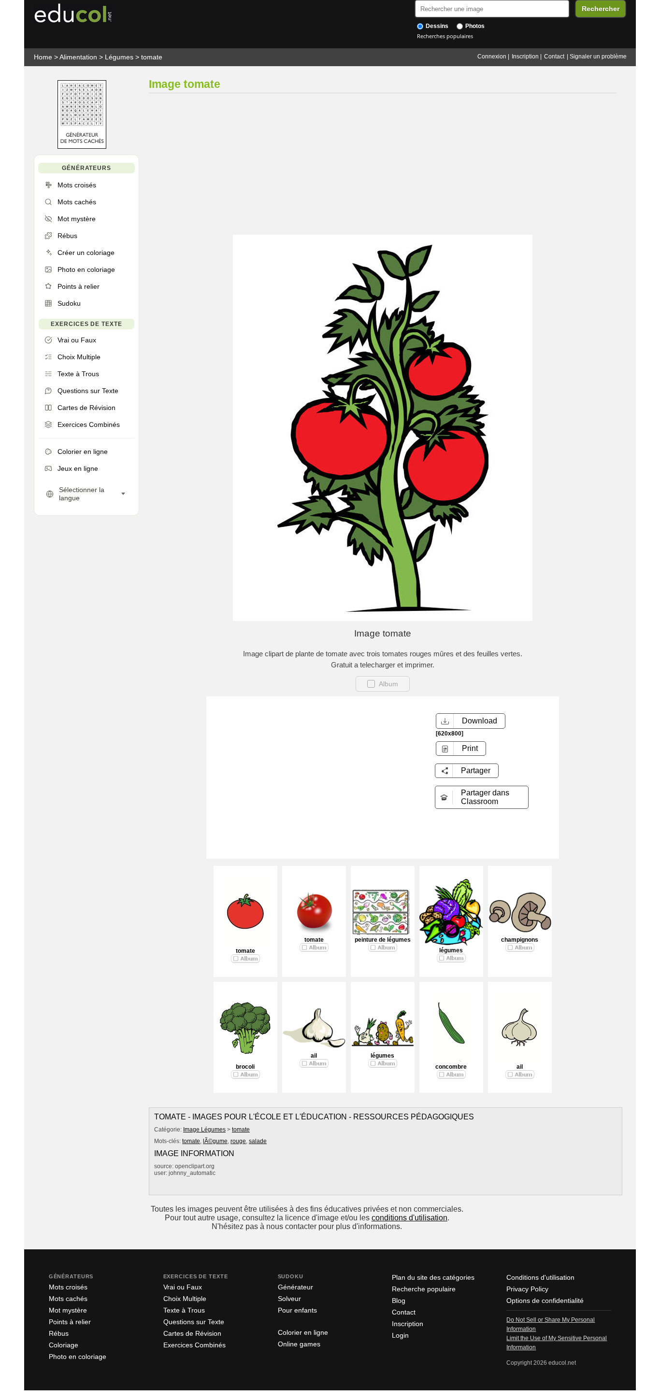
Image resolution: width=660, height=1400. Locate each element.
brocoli (245, 1066)
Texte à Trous (184, 1310)
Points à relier (70, 1322)
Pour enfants (297, 1310)
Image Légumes (204, 1129)
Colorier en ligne (303, 1332)
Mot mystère (68, 1310)
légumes (451, 950)
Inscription (525, 56)
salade (258, 1141)
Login (400, 1335)
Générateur (295, 1287)
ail (314, 1055)
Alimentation (78, 57)
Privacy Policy (527, 1289)
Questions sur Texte (193, 1322)
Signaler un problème (598, 56)
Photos (474, 26)
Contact (554, 56)
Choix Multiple (184, 1298)
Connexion (491, 56)
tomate (151, 57)
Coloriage (63, 1345)
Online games (299, 1344)
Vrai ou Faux (182, 1287)
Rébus (59, 1333)
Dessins (436, 26)
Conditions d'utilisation (540, 1277)
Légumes (119, 57)
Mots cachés (68, 1298)
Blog (398, 1300)
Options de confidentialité (545, 1300)
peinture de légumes (383, 939)
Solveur (289, 1298)
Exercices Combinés (194, 1345)
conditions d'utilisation (409, 1218)
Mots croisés (68, 1287)
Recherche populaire (424, 1289)
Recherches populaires (445, 36)
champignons (519, 939)
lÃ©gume (215, 1141)
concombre (451, 1066)
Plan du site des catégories (433, 1277)
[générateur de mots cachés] (82, 146)
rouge (238, 1141)
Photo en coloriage (77, 1356)
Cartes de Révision (192, 1333)
